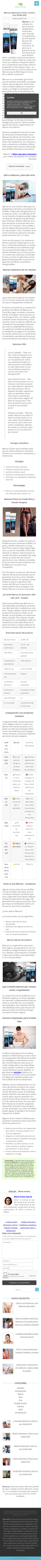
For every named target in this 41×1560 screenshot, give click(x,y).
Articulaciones (20, 1391)
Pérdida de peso (20, 1403)
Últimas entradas (24, 1191)
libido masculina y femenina (24, 154)
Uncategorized (20, 1412)
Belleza (20, 1394)
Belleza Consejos (23, 1558)
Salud (20, 1409)
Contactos (16, 1515)
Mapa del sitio (9, 1513)
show (27, 166)
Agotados (20, 1388)
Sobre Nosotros (30, 1513)
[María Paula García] (8, 1205)
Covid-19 (25, 1515)
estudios (17, 1072)
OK (22, 113)
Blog (20, 1397)
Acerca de (12, 1191)
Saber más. (28, 107)
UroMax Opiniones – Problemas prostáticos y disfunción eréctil (27, 1225)
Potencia (20, 1406)
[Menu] (36, 3)
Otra (20, 1400)
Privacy (19, 1513)
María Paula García (23, 1196)
